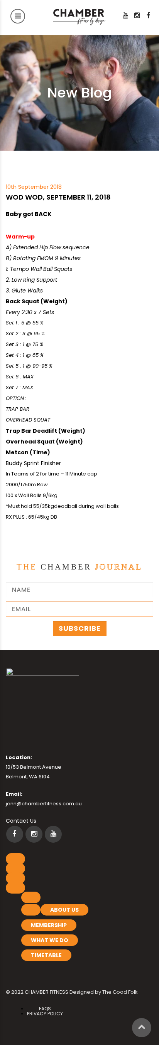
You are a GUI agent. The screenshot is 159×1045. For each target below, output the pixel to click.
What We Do (49, 940)
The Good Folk (120, 992)
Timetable (46, 955)
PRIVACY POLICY (45, 1013)
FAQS (45, 1008)
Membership (49, 925)
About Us (64, 910)
